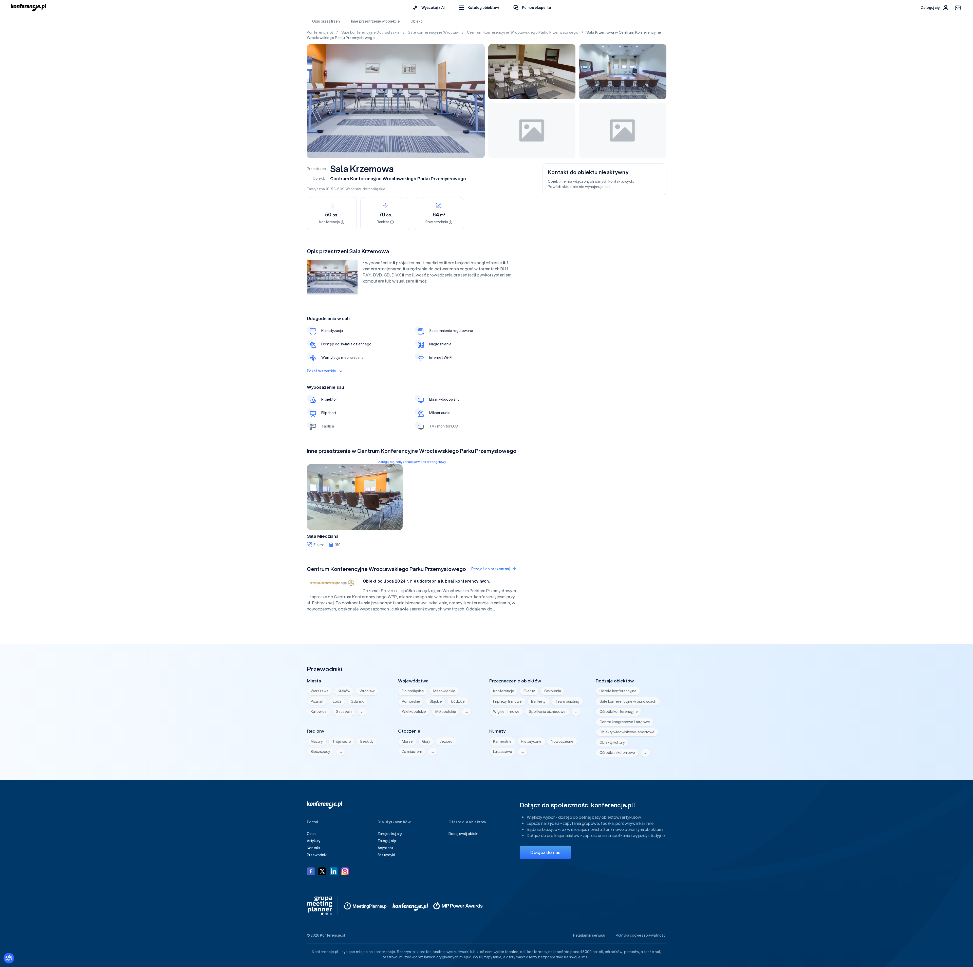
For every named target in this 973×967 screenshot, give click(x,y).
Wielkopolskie (414, 711)
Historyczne (531, 741)
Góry (426, 741)
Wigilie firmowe (506, 711)
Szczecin (344, 711)
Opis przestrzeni (326, 21)
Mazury (317, 741)
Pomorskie (411, 701)
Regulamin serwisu (589, 935)
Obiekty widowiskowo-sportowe (627, 732)
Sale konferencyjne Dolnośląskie (371, 32)
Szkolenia (552, 691)
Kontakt (313, 847)
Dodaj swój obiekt (463, 833)
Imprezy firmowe (507, 701)
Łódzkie (458, 701)
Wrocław (353, 189)
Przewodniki (317, 855)
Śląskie (435, 701)
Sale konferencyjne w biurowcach (628, 701)
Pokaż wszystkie (321, 371)
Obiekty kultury (612, 742)
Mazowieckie (444, 691)
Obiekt (416, 21)
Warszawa (319, 691)
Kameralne (502, 741)
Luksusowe (502, 751)
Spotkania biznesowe (547, 711)
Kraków (344, 691)
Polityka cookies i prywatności (641, 935)
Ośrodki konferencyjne (619, 711)
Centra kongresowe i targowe (625, 721)
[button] (479, 7)
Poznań (317, 701)
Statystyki (386, 855)
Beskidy (366, 741)
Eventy (529, 691)
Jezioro (446, 741)
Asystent (385, 847)
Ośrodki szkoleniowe (617, 752)
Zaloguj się (387, 840)
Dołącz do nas (545, 852)
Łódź (337, 701)
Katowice (319, 711)
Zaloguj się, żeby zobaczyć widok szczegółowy (412, 462)
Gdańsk (357, 701)
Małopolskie (445, 711)
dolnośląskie (374, 189)
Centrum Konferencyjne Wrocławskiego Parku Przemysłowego (523, 32)
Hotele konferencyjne (618, 691)
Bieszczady (320, 751)
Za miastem (412, 751)
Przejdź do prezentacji (490, 568)
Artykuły (314, 840)
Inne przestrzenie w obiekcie (375, 21)
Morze (407, 741)
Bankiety (538, 701)
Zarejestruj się (390, 833)
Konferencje (503, 691)
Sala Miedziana (323, 536)
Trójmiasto (341, 741)
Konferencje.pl (320, 32)
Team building (567, 701)
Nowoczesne (562, 741)
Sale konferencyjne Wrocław (434, 32)
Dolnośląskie (413, 691)
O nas (311, 833)
